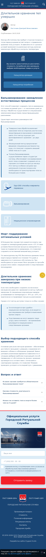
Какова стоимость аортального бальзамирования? (16, 392)
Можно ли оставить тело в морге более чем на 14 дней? (20, 402)
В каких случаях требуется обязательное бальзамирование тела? (20, 383)
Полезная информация (23, 518)
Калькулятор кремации (23, 75)
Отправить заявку (23, 480)
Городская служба (23, 528)
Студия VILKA (30, 541)
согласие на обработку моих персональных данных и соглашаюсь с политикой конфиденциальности (24, 469)
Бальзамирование (21, 204)
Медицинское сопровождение (27, 221)
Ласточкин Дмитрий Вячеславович (24, 28)
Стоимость (23, 515)
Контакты (23, 525)
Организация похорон (23, 511)
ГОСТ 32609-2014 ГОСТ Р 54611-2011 (22, 5)
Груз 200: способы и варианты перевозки (26, 187)
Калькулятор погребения (23, 85)
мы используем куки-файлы (19, 554)
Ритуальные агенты (23, 521)
